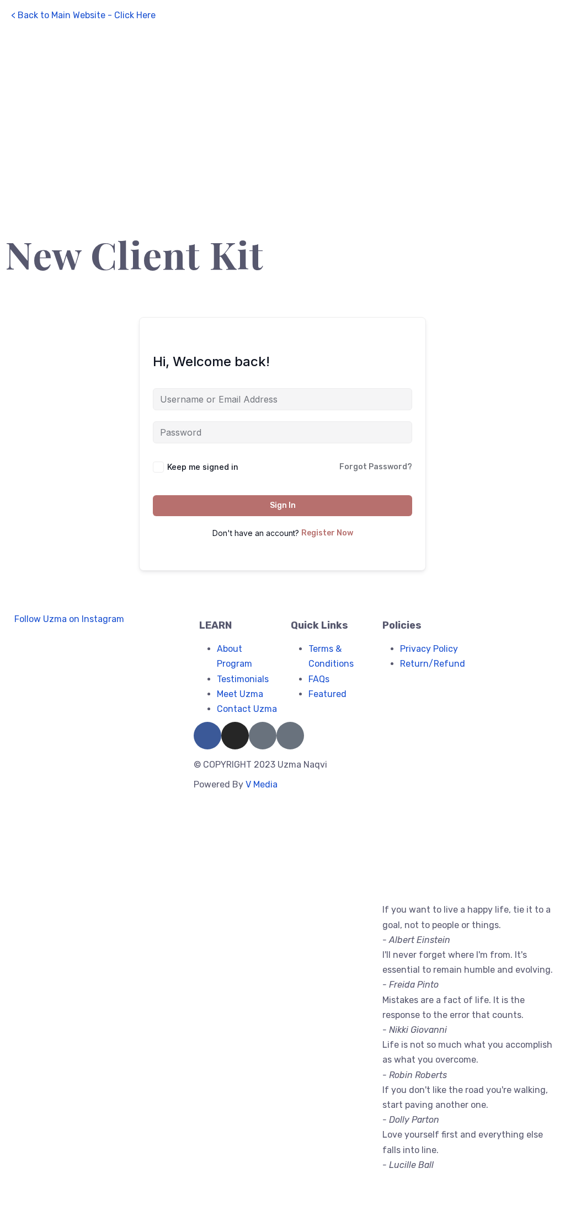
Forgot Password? (375, 466)
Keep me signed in (202, 466)
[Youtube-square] (262, 735)
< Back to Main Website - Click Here (83, 15)
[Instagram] (235, 735)
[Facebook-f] (207, 735)
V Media (262, 784)
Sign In (283, 505)
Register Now (327, 533)
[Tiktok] (290, 735)
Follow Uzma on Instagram (68, 619)
